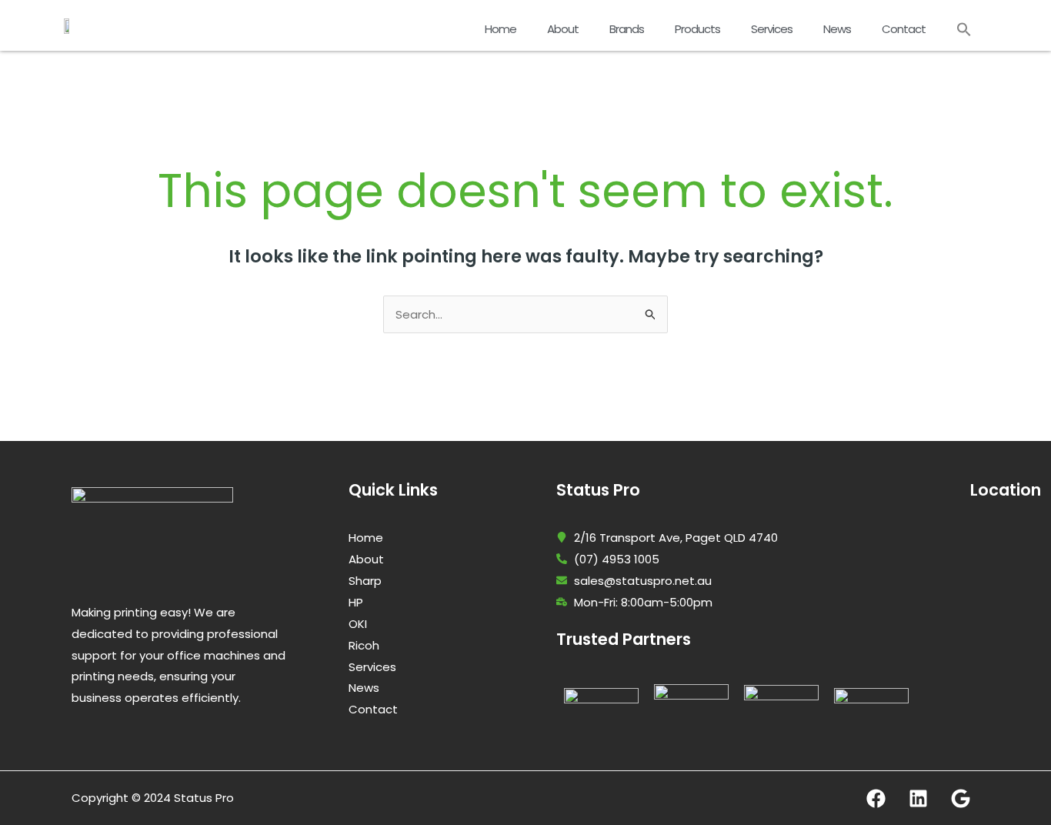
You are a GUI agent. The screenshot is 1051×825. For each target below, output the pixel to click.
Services (771, 29)
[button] (964, 29)
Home (500, 29)
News (837, 29)
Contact (904, 29)
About (563, 29)
